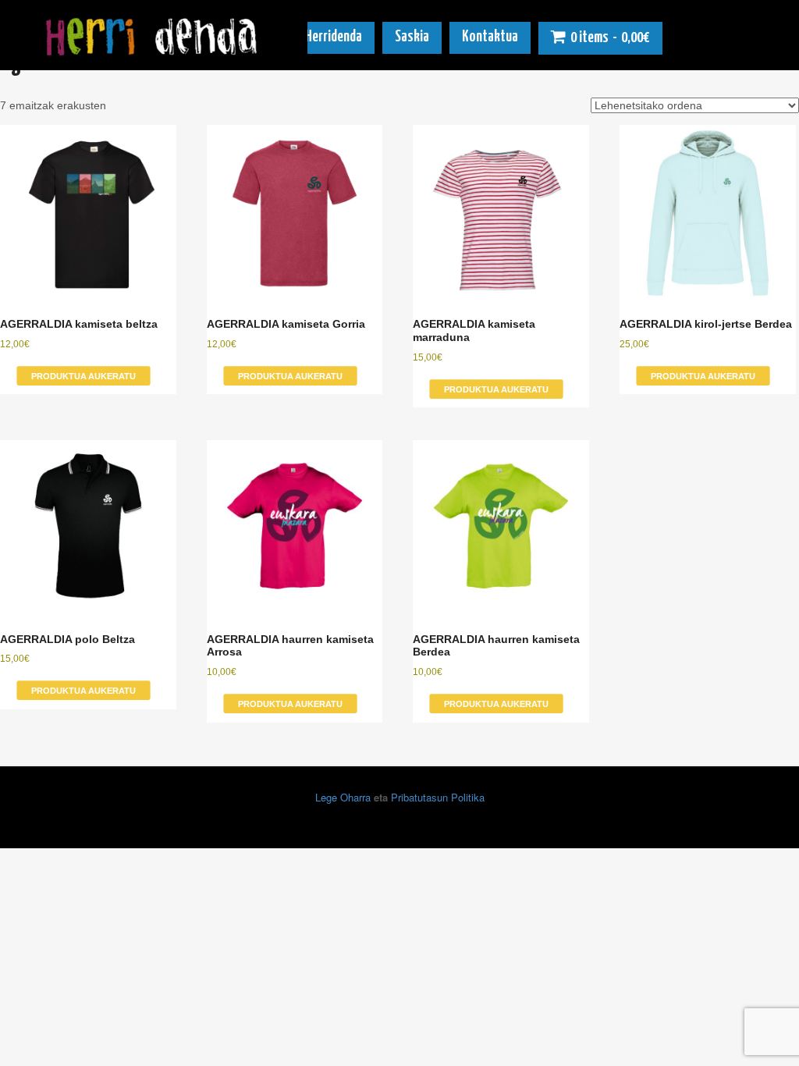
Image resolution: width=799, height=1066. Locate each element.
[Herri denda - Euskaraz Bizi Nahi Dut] (153, 49)
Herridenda (333, 37)
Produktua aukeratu (83, 376)
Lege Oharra (343, 797)
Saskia (412, 37)
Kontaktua (490, 37)
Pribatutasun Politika (438, 797)
